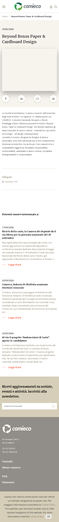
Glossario (8, 482)
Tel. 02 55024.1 (9, 448)
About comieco (11, 467)
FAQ (4, 476)
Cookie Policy (48, 504)
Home (5, 16)
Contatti (7, 461)
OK (48, 516)
